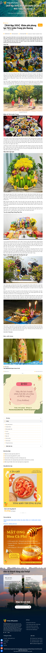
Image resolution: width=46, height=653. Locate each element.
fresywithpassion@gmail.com (37, 643)
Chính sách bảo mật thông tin (31, 629)
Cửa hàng (6, 641)
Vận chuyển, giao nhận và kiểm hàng (33, 624)
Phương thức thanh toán (30, 622)
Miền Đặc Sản (8, 446)
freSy (7, 421)
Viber (41, 33)
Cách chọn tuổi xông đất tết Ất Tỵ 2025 (12, 455)
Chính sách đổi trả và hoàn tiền (32, 626)
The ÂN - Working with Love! (9, 638)
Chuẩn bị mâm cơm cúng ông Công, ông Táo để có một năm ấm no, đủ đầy (19, 459)
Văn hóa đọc (8, 440)
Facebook (30, 33)
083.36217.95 (34, 641)
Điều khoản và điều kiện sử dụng (32, 627)
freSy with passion (9, 424)
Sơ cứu (7, 431)
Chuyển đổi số (8, 426)
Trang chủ (21, 11)
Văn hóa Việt (8, 438)
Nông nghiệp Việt (9, 429)
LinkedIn (37, 33)
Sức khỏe (7, 433)
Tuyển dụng (6, 640)
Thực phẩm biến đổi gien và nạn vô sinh (11, 368)
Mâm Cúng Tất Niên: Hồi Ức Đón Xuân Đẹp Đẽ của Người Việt (16, 461)
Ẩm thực (7, 418)
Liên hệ (5, 645)
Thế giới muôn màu (9, 442)
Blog (26, 11)
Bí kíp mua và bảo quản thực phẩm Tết (12, 453)
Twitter (34, 33)
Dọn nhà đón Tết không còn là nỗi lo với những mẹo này (15, 457)
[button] (22, 373)
